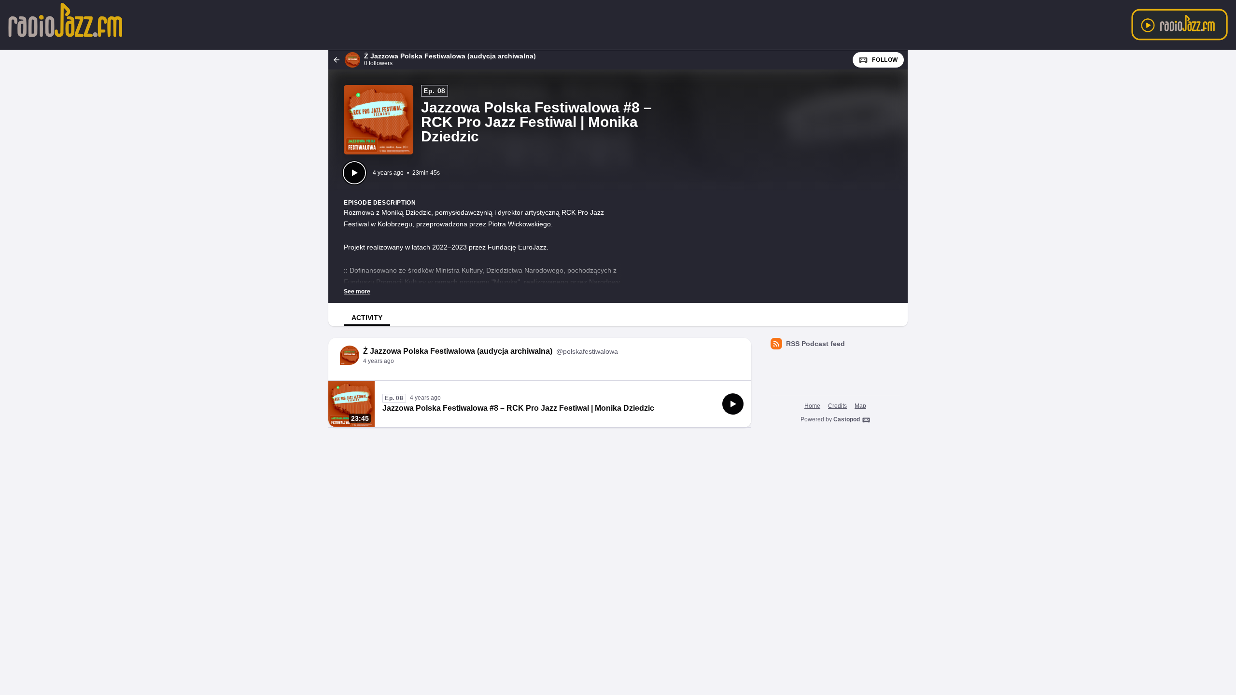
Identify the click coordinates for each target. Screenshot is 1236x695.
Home (812, 406)
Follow (885, 59)
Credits (837, 406)
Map (860, 406)
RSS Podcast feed (815, 344)
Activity (366, 317)
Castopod (846, 419)
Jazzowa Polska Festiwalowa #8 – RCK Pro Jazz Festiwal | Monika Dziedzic (518, 408)
